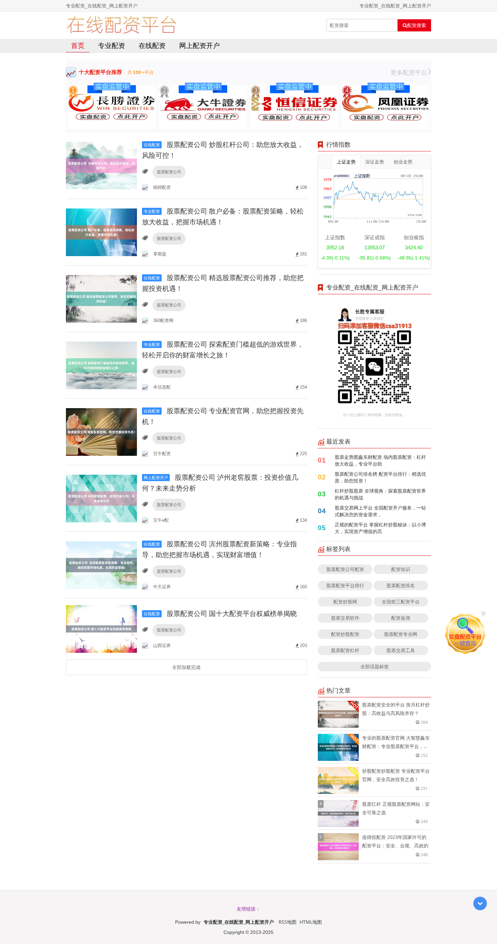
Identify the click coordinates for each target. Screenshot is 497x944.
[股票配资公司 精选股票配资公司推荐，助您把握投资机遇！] (101, 298)
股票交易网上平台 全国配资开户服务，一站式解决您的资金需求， (380, 511)
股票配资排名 (400, 585)
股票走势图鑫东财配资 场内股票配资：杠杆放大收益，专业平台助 (380, 460)
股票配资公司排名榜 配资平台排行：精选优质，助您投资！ (380, 477)
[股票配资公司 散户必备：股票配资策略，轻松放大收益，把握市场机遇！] (101, 231)
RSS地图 (288, 922)
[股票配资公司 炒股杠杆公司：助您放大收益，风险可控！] (101, 165)
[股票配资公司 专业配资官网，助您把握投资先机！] (101, 431)
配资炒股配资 (345, 634)
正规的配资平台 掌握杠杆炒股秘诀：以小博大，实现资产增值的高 (380, 528)
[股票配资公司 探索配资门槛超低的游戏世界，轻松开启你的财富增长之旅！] (101, 365)
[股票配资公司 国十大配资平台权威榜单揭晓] (101, 628)
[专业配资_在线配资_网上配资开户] (121, 25)
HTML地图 (311, 922)
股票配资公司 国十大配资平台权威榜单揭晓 (220, 613)
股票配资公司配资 (345, 569)
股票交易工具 (400, 650)
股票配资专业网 (400, 634)
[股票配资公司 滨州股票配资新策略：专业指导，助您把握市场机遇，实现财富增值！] (101, 564)
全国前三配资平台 (401, 601)
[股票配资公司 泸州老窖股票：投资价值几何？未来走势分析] (101, 498)
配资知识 (400, 569)
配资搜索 (416, 25)
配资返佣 (400, 618)
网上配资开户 (199, 45)
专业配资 (111, 45)
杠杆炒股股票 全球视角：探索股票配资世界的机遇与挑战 (380, 494)
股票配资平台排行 (345, 585)
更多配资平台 (408, 72)
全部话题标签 (374, 666)
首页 (78, 45)
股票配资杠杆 (345, 650)
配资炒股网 (345, 601)
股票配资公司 (169, 172)
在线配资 (152, 45)
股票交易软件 (345, 618)
